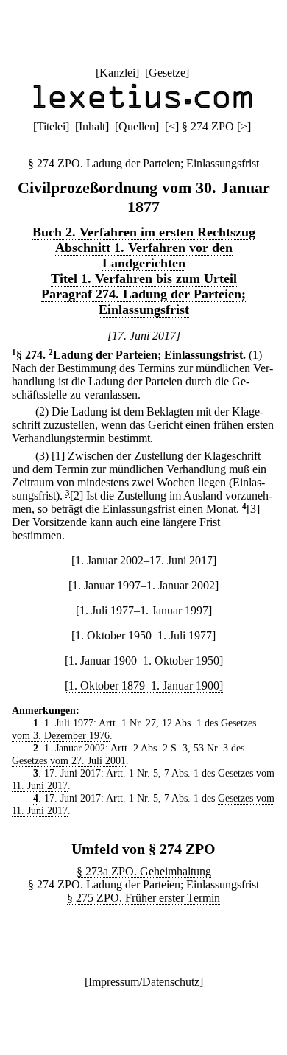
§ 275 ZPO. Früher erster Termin (143, 897)
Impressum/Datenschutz (143, 981)
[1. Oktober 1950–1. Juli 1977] (143, 635)
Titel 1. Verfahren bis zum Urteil (144, 278)
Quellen (136, 126)
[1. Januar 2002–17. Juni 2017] (143, 560)
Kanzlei (117, 72)
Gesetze (167, 72)
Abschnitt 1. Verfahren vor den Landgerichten (144, 255)
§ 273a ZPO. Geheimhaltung (144, 871)
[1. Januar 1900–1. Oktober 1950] (144, 660)
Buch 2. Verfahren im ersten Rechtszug (143, 232)
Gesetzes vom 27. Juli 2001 (69, 760)
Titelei (51, 126)
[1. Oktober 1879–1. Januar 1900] (144, 685)
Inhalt (92, 126)
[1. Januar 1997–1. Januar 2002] (143, 585)
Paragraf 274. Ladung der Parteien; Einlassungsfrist (143, 302)
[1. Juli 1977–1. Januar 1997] (144, 610)
